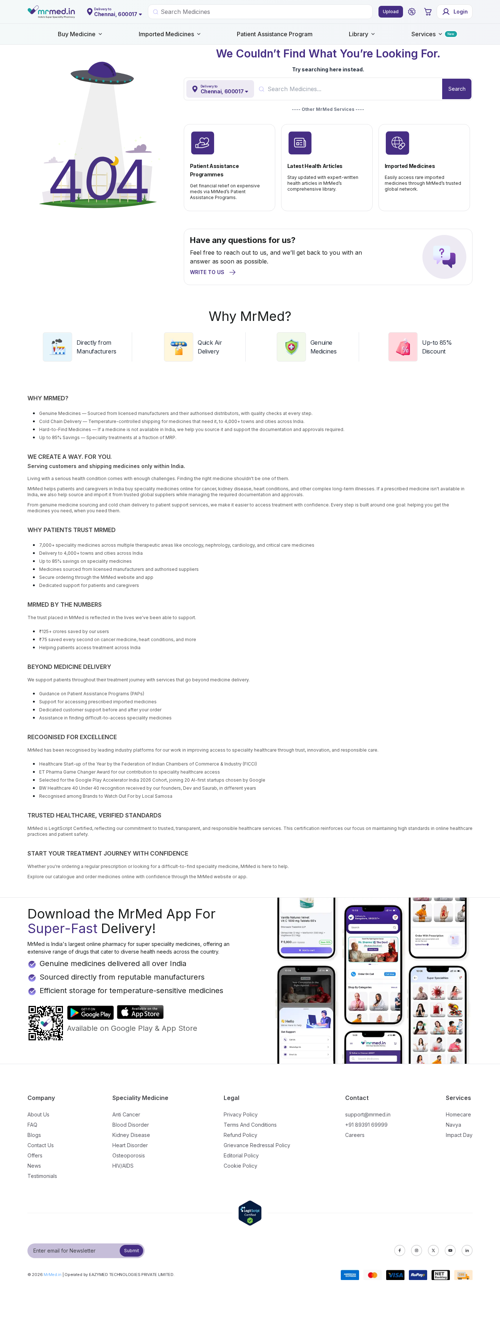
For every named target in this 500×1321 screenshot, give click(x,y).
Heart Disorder (130, 1145)
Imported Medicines (166, 34)
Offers (34, 1155)
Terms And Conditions (250, 1125)
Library (358, 34)
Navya (453, 1125)
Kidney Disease (131, 1135)
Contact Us (40, 1145)
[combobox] (355, 89)
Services (423, 34)
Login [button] (461, 11)
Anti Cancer (126, 1114)
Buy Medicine (77, 34)
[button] (411, 11)
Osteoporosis (128, 1155)
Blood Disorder (130, 1125)
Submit (131, 1250)
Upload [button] (391, 11)
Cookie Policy (240, 1166)
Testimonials (42, 1176)
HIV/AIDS (123, 1166)
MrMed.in (52, 1274)
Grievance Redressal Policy (257, 1145)
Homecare (458, 1114)
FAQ (32, 1125)
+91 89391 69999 (366, 1125)
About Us (38, 1114)
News (34, 1166)
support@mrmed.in (368, 1114)
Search (457, 89)
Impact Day (459, 1135)
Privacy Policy (241, 1114)
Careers (355, 1135)
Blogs (34, 1135)
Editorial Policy (241, 1155)
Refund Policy (240, 1135)
